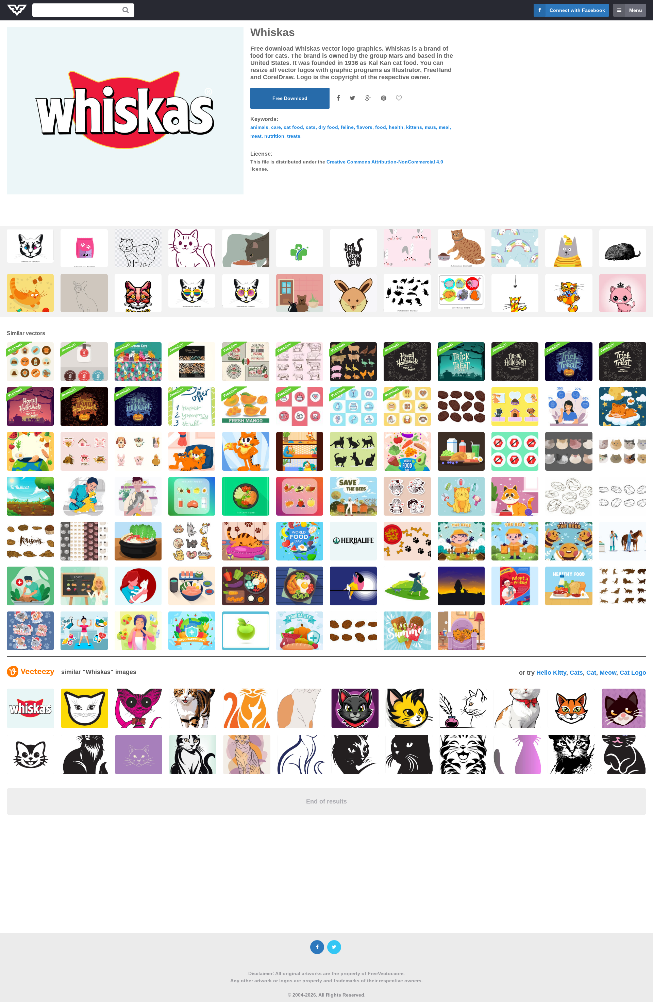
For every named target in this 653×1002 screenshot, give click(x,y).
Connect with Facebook (577, 10)
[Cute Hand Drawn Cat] (191, 541)
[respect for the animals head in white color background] (353, 302)
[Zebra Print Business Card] (191, 361)
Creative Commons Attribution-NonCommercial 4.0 (384, 162)
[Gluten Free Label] (84, 361)
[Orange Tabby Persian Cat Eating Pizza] (245, 451)
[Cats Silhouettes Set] (622, 586)
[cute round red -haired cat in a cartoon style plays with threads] (30, 299)
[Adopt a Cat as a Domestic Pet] (514, 496)
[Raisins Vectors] (30, 541)
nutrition (274, 136)
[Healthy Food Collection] (191, 496)
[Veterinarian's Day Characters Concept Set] (622, 541)
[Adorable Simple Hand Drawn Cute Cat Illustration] (191, 258)
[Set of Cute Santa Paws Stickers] (30, 630)
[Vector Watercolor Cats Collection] (568, 451)
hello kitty (551, 672)
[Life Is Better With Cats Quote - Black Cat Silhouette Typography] (299, 254)
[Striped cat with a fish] (568, 299)
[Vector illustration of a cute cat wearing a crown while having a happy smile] (622, 299)
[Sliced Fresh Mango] (245, 406)
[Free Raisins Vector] (461, 406)
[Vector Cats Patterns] (84, 541)
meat (256, 136)
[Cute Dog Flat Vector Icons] (30, 361)
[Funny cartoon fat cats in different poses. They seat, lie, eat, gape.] (461, 291)
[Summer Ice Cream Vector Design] (407, 630)
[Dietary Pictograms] (514, 451)
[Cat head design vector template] (138, 299)
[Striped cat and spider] (514, 299)
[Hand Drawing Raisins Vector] (353, 630)
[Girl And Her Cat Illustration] (138, 586)
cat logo (633, 672)
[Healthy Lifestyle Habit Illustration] (84, 630)
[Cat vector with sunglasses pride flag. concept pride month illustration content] (191, 291)
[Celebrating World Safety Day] (191, 630)
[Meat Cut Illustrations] (353, 361)
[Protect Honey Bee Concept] (514, 541)
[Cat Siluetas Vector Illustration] (353, 451)
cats (311, 127)
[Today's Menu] (191, 406)
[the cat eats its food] (245, 254)
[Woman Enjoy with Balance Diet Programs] (138, 630)
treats (293, 136)
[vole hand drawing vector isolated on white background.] (622, 254)
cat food (293, 127)
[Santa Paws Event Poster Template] (514, 586)
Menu (635, 10)
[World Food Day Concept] (407, 451)
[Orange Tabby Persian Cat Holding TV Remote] (191, 451)
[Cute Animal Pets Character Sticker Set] (84, 451)
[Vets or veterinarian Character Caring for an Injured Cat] (138, 496)
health (396, 127)
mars (430, 127)
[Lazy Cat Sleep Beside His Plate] (245, 541)
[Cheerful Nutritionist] (84, 586)
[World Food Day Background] (30, 451)
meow (608, 672)
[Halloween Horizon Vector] (30, 406)
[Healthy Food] (191, 586)
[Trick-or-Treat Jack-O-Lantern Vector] (568, 361)
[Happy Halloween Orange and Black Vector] (84, 406)
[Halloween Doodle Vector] (407, 361)
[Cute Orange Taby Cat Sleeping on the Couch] (461, 630)
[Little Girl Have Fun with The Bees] (461, 541)
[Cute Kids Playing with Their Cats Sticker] (407, 496)
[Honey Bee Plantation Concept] (353, 496)
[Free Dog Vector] (407, 541)
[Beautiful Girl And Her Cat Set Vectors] (353, 586)
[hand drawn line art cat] (84, 299)
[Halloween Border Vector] (514, 361)
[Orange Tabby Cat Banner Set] (299, 451)
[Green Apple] (245, 630)
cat (591, 672)
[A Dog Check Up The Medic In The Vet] (30, 586)
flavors (364, 127)
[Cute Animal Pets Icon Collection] (138, 451)
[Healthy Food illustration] (461, 451)
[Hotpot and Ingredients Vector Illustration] (138, 541)
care (276, 127)
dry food (328, 127)
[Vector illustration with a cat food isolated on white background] (84, 248)
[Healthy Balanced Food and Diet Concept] (568, 406)
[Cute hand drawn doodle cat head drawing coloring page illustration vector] (138, 254)
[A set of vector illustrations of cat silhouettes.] (407, 293)
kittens (414, 127)
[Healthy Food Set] (568, 586)
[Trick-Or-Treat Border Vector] (622, 361)
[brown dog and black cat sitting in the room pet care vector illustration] (299, 299)
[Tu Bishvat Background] (30, 496)
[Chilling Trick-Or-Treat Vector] (461, 361)
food (380, 127)
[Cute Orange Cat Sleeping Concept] (622, 406)
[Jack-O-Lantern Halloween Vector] (138, 406)
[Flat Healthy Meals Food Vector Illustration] (245, 496)
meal (444, 127)
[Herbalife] (353, 541)
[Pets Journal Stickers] (514, 406)
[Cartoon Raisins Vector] (622, 496)
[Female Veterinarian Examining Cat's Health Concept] (84, 496)
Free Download (289, 98)
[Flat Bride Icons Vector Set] (299, 406)
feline (347, 127)
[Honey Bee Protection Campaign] (568, 541)
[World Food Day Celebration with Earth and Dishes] (299, 541)
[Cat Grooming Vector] (461, 496)
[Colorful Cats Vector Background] (138, 361)
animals (259, 127)
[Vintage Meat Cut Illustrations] (299, 361)
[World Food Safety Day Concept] (299, 630)
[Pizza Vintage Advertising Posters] (245, 361)
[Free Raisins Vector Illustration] (568, 496)
